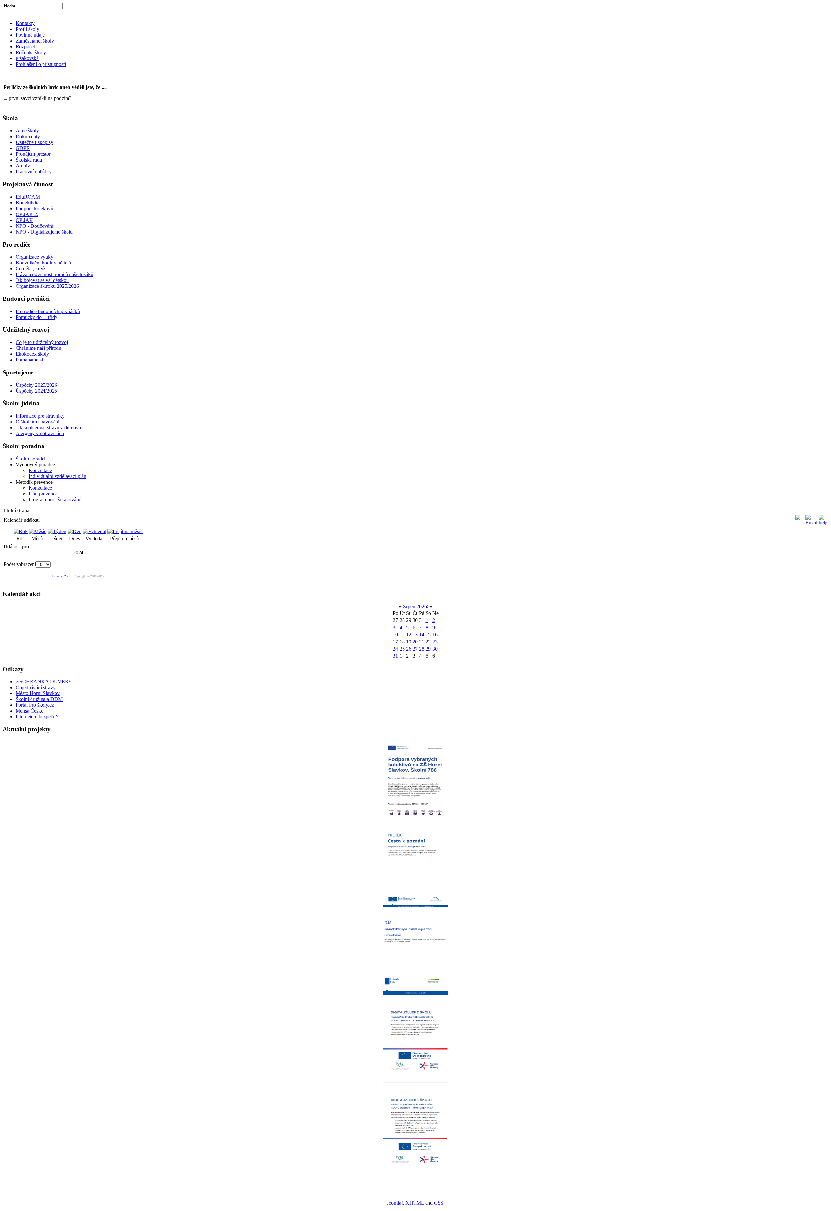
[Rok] (21, 531)
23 (435, 641)
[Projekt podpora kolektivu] (415, 779)
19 (408, 641)
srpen (409, 606)
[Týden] (57, 531)
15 (428, 634)
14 (421, 634)
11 (402, 634)
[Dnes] (74, 531)
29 (428, 649)
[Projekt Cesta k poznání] (415, 867)
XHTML (414, 1202)
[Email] (811, 522)
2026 (421, 606)
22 (428, 641)
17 (395, 641)
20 (415, 641)
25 (402, 649)
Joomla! (395, 1202)
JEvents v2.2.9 (61, 576)
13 (415, 634)
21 (421, 641)
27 (415, 649)
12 (408, 634)
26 (408, 649)
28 (421, 649)
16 (435, 634)
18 (402, 641)
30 (435, 649)
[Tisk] (799, 522)
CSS (438, 1202)
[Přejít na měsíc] (125, 531)
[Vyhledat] (94, 531)
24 (395, 649)
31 (395, 656)
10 (395, 634)
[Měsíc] (37, 531)
